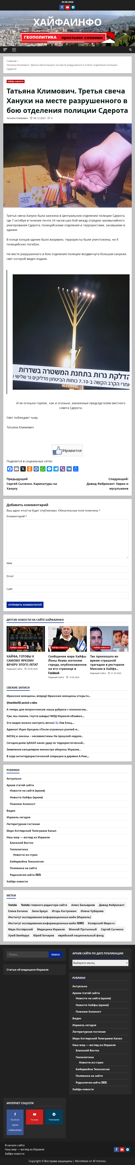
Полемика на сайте (23, 868)
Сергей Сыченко (112, 929)
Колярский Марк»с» (101, 923)
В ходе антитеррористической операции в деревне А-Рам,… (48, 756)
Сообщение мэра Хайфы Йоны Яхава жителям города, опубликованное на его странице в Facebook (67, 664)
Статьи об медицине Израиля (27, 969)
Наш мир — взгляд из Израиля (28, 837)
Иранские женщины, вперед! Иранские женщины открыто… (49, 696)
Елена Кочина (18, 911)
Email (10, 576)
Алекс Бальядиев (83, 905)
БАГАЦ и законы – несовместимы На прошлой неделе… (45, 736)
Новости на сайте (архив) (27, 790)
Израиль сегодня (18, 817)
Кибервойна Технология (27, 861)
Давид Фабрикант (111, 905)
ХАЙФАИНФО (67, 21)
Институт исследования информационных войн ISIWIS (46, 923)
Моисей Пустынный (83, 929)
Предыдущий (32, 483)
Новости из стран (25, 855)
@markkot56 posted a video (22, 703)
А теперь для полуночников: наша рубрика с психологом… (47, 709)
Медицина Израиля (51, 929)
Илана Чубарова (92, 911)
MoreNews (81, 1161)
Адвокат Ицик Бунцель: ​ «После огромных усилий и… (43, 729)
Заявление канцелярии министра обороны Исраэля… (44, 749)
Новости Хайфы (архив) (26, 797)
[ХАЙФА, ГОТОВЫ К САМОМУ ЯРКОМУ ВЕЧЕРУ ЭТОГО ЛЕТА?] (26, 639)
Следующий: (107, 483)
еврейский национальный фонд (81, 935)
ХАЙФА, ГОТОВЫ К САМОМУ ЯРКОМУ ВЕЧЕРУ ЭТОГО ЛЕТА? (22, 660)
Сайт (10, 589)
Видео (11, 810)
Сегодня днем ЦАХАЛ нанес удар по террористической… (46, 743)
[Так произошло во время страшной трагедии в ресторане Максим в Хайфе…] (109, 639)
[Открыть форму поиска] (130, 50)
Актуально (14, 778)
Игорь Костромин (64, 911)
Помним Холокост (22, 804)
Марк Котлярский (20, 929)
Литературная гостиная (23, 824)
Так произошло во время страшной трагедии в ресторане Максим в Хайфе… (107, 662)
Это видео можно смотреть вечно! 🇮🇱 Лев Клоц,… (40, 723)
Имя (9, 563)
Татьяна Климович (17, 118)
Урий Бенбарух (18, 935)
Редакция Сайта (14, 669)
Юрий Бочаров (43, 935)
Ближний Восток (21, 843)
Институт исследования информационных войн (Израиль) (49, 917)
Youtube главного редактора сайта (44, 905)
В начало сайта (15, 1145)
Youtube (12, 905)
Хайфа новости (16, 81)
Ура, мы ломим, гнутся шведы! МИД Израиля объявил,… (45, 716)
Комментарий (17, 516)
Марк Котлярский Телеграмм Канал (31, 831)
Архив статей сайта (20, 785)
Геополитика (19, 849)
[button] (5, 49)
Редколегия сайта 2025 (25, 875)
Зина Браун (40, 911)
